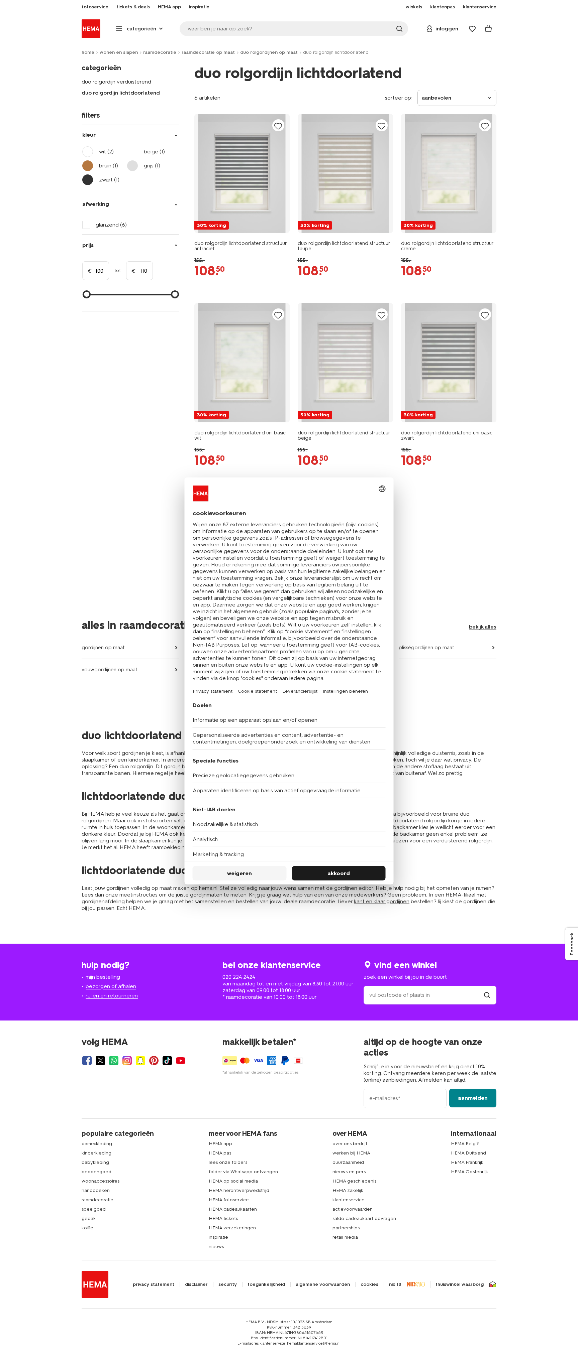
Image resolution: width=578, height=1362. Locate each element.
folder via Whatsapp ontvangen (243, 1172)
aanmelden (473, 1098)
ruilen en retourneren (112, 995)
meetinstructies (138, 895)
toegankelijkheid (266, 1284)
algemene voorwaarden (323, 1284)
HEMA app (220, 1143)
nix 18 (395, 1284)
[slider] (87, 294)
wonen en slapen (119, 52)
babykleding (95, 1162)
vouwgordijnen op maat (109, 670)
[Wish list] (472, 29)
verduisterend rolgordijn (462, 840)
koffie (87, 1228)
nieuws (216, 1246)
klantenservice (348, 1200)
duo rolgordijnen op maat (269, 52)
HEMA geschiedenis (354, 1181)
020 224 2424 (238, 977)
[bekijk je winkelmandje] (488, 29)
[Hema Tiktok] (167, 1060)
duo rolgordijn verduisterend (116, 82)
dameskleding (97, 1143)
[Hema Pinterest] (154, 1060)
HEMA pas (220, 1153)
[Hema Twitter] (100, 1060)
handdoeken (96, 1190)
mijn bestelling (103, 977)
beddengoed (96, 1172)
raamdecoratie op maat (208, 52)
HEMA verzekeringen (232, 1228)
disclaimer (196, 1284)
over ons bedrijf (349, 1143)
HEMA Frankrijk (467, 1162)
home (88, 52)
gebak (89, 1218)
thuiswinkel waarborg (460, 1284)
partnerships (346, 1228)
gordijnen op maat (103, 648)
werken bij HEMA (351, 1153)
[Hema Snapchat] (140, 1060)
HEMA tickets (223, 1218)
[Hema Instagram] (127, 1060)
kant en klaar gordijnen (381, 901)
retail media (345, 1237)
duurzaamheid (348, 1162)
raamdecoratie (159, 52)
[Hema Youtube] (180, 1060)
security (227, 1284)
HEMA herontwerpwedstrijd (239, 1190)
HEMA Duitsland (468, 1153)
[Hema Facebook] (87, 1060)
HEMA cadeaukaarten (233, 1209)
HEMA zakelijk (347, 1190)
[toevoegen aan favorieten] (278, 126)
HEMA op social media (233, 1181)
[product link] (242, 173)
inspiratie (218, 1237)
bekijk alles (482, 627)
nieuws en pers (349, 1172)
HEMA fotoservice (229, 1200)
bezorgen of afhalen (111, 986)
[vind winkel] (487, 995)
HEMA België (465, 1143)
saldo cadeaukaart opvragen (364, 1218)
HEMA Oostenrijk (469, 1172)
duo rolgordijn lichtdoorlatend (121, 93)
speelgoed (94, 1209)
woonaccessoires (100, 1181)
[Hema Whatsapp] (113, 1060)
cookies (369, 1284)
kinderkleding (96, 1153)
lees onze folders (228, 1162)
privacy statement (153, 1284)
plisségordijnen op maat (426, 648)
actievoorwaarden (352, 1209)
